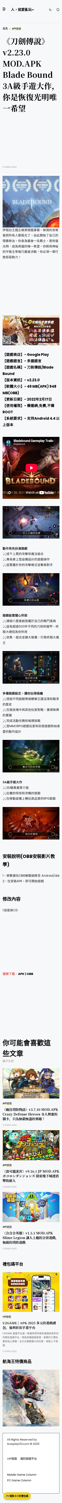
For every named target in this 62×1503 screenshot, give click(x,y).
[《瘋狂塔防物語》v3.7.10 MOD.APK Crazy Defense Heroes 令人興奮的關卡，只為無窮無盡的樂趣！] (31, 1083)
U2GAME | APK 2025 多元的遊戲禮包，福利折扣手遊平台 (29, 1325)
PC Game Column (19, 1480)
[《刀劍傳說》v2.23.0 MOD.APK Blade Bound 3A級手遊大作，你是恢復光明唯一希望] (31, 201)
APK (21, 974)
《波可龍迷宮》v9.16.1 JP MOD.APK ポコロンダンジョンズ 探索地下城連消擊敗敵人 (31, 1176)
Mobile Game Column (21, 1475)
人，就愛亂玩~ (22, 9)
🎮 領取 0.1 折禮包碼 (17, 1496)
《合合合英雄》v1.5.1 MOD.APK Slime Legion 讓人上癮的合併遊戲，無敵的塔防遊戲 (31, 1238)
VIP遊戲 (7, 1316)
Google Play (38, 354)
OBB (30, 974)
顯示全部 (8, 1061)
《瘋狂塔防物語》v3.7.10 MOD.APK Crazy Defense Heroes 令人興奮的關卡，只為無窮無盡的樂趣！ (30, 1114)
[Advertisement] (31, 142)
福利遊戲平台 (28, 1459)
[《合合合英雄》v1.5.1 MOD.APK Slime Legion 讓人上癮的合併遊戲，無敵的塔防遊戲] (31, 1207)
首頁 (5, 28)
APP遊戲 (16, 28)
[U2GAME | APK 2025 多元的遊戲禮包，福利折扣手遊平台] (31, 1292)
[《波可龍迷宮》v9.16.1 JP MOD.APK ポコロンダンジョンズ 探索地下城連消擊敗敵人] (31, 1145)
